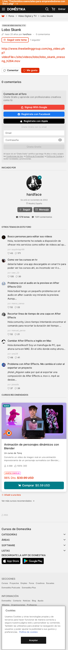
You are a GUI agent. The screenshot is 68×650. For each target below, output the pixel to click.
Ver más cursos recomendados (18, 501)
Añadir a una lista (12, 495)
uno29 (15, 353)
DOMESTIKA (16, 9)
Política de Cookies (54, 156)
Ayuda (40, 600)
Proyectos (14, 583)
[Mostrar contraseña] (60, 140)
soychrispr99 (18, 249)
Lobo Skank (11, 29)
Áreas (6, 539)
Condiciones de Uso (14, 156)
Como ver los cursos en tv (22, 259)
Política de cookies (28, 632)
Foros (11, 16)
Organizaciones (18, 605)
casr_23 (15, 272)
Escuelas (50, 583)
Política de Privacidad (35, 156)
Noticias (26, 600)
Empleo (24, 583)
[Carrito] (53, 9)
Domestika (6, 600)
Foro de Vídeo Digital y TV (14, 25)
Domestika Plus (29, 587)
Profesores (32, 605)
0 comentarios (43, 34)
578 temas (24, 217)
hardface (27, 34)
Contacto (17, 600)
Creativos (40, 583)
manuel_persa (18, 330)
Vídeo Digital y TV (27, 16)
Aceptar (33, 640)
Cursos (5, 583)
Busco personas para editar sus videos (30, 236)
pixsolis (15, 384)
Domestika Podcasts (11, 587)
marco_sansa (18, 303)
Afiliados (5, 605)
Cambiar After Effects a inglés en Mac (29, 340)
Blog (34, 600)
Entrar (61, 9)
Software (8, 545)
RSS (6, 515)
